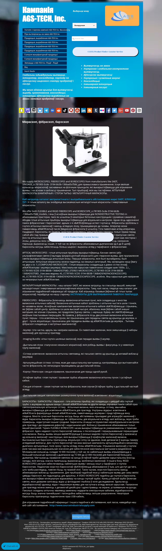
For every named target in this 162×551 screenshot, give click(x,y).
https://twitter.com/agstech (80, 530)
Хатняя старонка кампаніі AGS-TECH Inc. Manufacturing (45, 30)
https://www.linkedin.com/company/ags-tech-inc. (118, 530)
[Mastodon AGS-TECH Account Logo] (27, 110)
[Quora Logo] (71, 110)
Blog (26, 67)
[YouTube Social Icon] (126, 110)
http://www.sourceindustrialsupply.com (72, 505)
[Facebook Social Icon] (108, 110)
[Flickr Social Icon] (102, 110)
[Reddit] (58, 110)
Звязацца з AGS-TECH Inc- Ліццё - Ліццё (41, 63)
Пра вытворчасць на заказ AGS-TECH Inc (42, 34)
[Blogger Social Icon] (89, 110)
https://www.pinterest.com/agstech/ (66, 532)
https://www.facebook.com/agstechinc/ (48, 530)
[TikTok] (64, 110)
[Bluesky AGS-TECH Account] (40, 110)
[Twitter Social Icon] (114, 110)
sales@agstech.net (74, 524)
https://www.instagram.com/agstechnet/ (60, 536)
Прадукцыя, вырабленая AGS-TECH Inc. (41, 38)
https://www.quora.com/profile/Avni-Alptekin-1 (121, 538)
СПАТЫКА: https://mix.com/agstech (82, 538)
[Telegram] (46, 110)
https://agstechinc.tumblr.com (111, 534)
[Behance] (52, 110)
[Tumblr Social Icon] (95, 110)
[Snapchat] (21, 110)
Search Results (29, 71)
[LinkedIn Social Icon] (83, 110)
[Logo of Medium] (33, 110)
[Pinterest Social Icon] (133, 110)
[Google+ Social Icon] (120, 110)
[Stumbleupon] (77, 110)
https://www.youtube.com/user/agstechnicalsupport (104, 536)
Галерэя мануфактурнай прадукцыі (41, 55)
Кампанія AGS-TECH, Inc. (44, 14)
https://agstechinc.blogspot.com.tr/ (101, 532)
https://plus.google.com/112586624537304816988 (49, 538)
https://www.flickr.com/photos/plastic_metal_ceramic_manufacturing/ (66, 534)
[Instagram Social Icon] (139, 110)
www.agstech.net (93, 524)
